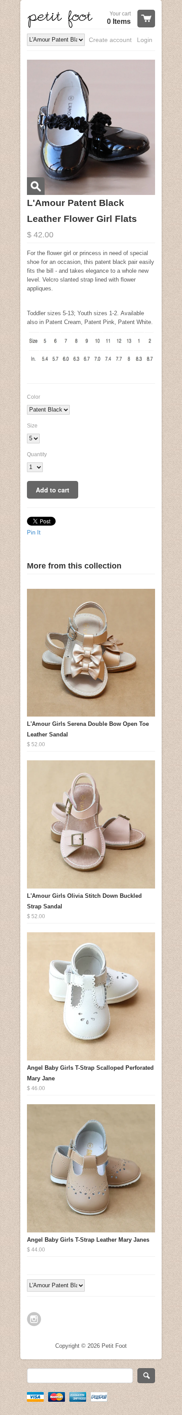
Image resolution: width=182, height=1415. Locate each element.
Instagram (34, 1319)
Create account (110, 39)
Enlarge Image (36, 186)
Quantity (37, 454)
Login (144, 39)
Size (32, 426)
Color (33, 397)
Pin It (34, 532)
